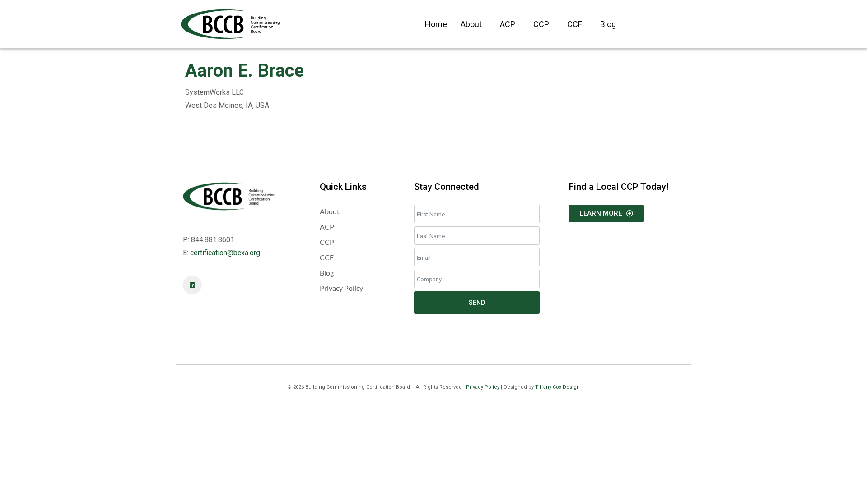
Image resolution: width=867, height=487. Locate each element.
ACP (507, 24)
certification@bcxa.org (225, 252)
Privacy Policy (482, 387)
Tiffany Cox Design (557, 387)
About (471, 24)
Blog (608, 24)
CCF (574, 24)
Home (436, 24)
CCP (541, 24)
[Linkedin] (192, 285)
